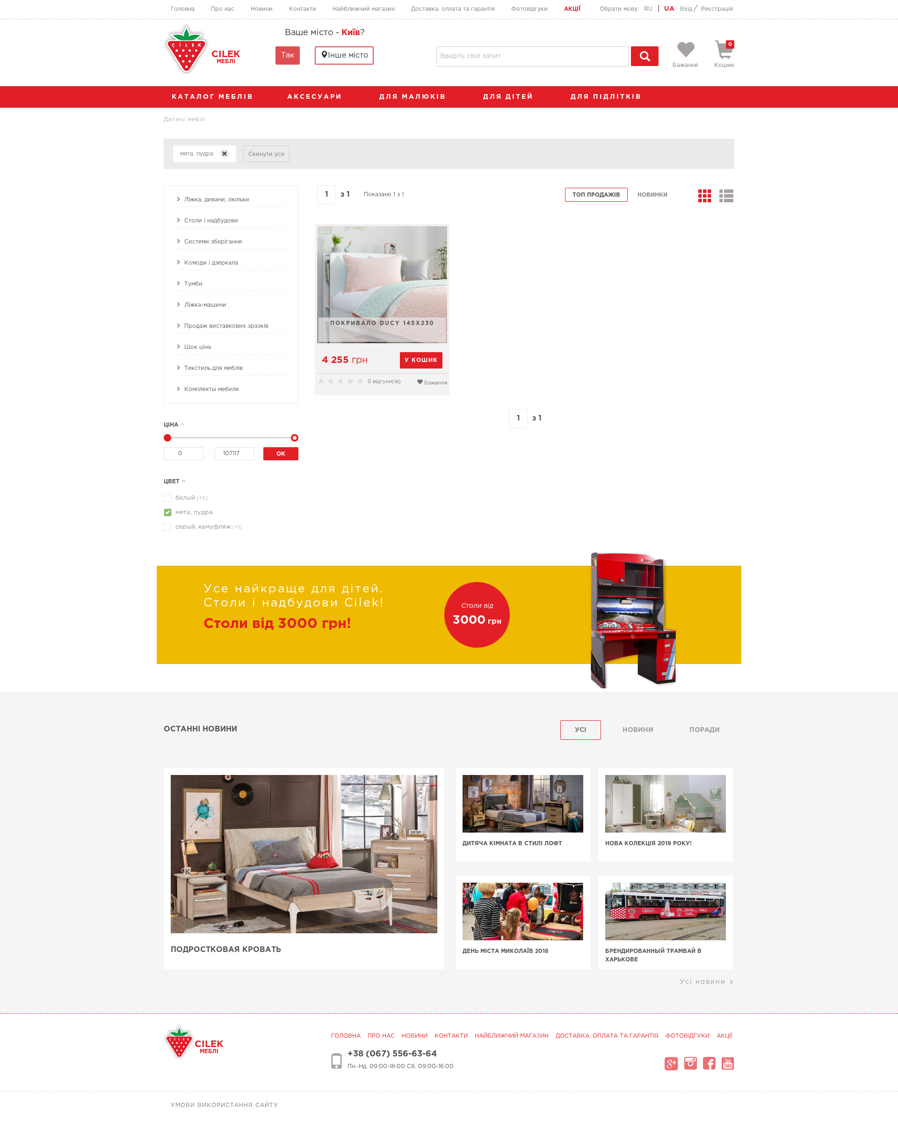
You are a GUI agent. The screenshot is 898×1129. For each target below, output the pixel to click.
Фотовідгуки (529, 9)
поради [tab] (704, 730)
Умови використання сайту (224, 1105)
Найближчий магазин (364, 9)
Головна (183, 9)
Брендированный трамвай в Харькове (653, 955)
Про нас (222, 9)
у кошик (421, 360)
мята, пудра (194, 512)
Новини (262, 9)
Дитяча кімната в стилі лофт (512, 843)
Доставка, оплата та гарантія (453, 9)
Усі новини (704, 982)
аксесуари (316, 97)
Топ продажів (596, 195)
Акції (572, 9)
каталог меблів (212, 97)
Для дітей (510, 97)
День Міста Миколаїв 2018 (506, 951)
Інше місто (348, 55)
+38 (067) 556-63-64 (392, 1054)
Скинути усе (266, 154)
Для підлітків (608, 97)
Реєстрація (717, 9)
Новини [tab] (638, 730)
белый (191, 498)
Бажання (435, 383)
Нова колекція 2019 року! (648, 843)
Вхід (686, 9)
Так (287, 55)
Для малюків (414, 97)
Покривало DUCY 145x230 (382, 323)
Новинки (652, 195)
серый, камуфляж (208, 527)
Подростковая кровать (226, 949)
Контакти (302, 9)
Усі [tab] (581, 730)
